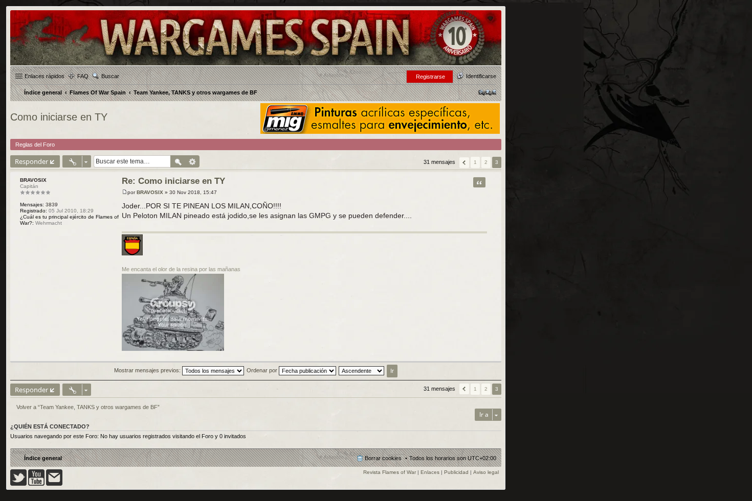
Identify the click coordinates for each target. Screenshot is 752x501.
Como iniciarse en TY (58, 117)
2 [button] (486, 162)
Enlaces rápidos (44, 76)
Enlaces (430, 472)
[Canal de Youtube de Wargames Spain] (36, 484)
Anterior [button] (464, 162)
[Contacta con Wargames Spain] (54, 484)
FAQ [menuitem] (83, 76)
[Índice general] (255, 64)
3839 (52, 204)
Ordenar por (263, 370)
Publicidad (456, 472)
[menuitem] (487, 92)
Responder (31, 161)
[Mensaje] (124, 192)
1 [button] (475, 162)
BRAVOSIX (33, 180)
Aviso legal (486, 472)
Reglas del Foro (35, 144)
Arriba (493, 356)
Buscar (110, 76)
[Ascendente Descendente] (362, 370)
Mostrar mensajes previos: (148, 370)
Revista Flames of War (389, 472)
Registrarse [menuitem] (430, 77)
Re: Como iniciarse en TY (173, 181)
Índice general (43, 458)
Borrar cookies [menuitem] (383, 458)
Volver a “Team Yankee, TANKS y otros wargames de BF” (88, 407)
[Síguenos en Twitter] (18, 484)
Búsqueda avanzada (193, 161)
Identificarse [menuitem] (481, 76)
